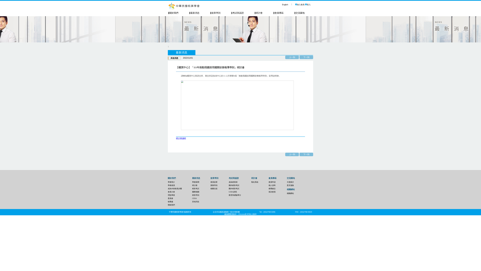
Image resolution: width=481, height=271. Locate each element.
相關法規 (213, 189)
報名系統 (254, 182)
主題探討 (290, 182)
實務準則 (213, 185)
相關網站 (290, 193)
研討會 (194, 185)
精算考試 (195, 189)
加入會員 (301, 5)
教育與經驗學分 (235, 195)
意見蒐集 (290, 185)
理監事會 (171, 195)
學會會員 (171, 185)
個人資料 (272, 185)
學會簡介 (171, 182)
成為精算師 (233, 182)
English (285, 5)
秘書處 (170, 202)
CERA (194, 198)
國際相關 (195, 192)
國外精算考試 (234, 189)
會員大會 (171, 192)
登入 (309, 5)
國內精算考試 (234, 185)
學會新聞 (195, 182)
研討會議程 (181, 138)
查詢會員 (272, 192)
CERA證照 (233, 192)
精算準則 (195, 195)
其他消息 (195, 202)
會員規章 (213, 182)
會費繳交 (272, 189)
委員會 (170, 198)
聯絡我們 (171, 205)
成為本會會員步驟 (175, 189)
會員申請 (272, 182)
